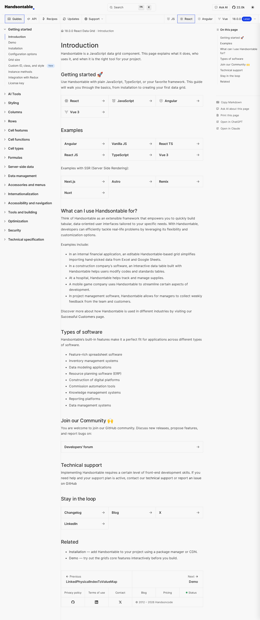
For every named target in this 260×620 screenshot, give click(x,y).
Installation (77, 552)
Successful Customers (78, 317)
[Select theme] (253, 7)
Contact (120, 592)
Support (94, 19)
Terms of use (96, 592)
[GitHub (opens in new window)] (73, 602)
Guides (17, 19)
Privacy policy (72, 592)
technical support (159, 478)
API (34, 19)
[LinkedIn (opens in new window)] (97, 602)
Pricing (167, 592)
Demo (73, 558)
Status (195, 593)
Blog (144, 592)
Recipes (52, 19)
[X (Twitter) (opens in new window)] (120, 602)
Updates (73, 19)
